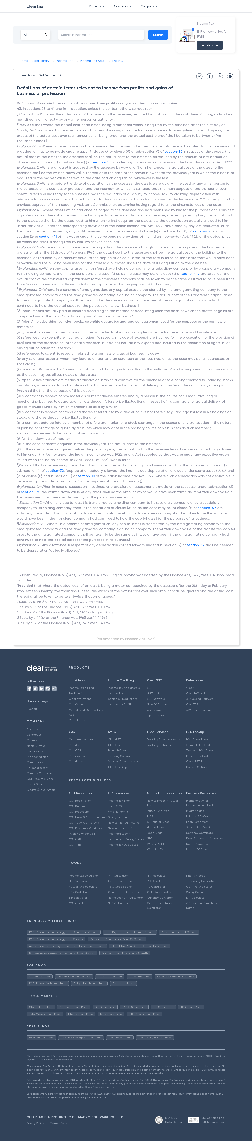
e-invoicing (154, 709)
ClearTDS (192, 704)
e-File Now (210, 45)
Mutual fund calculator (83, 886)
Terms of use (58, 1123)
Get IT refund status (199, 886)
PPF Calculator (118, 875)
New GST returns (158, 704)
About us (32, 729)
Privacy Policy (35, 1123)
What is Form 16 (118, 811)
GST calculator (78, 903)
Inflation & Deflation (199, 816)
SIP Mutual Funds (158, 821)
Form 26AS (115, 806)
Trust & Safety (36, 784)
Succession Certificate (201, 827)
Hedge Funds (155, 827)
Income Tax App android (124, 687)
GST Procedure (79, 811)
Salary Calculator (197, 892)
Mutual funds (77, 720)
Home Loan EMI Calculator (125, 897)
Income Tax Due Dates (123, 844)
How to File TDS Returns (123, 822)
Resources (121, 6)
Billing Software (118, 750)
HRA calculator (156, 875)
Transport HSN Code (199, 750)
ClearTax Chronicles (40, 773)
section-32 (174, 151)
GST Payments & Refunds (85, 828)
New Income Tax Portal (123, 828)
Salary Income (117, 817)
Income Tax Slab (119, 800)
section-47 (190, 274)
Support (32, 708)
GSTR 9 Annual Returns (84, 822)
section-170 (30, 492)
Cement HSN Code (199, 745)
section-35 (101, 162)
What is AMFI (155, 843)
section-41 (48, 236)
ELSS (150, 816)
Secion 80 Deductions (122, 698)
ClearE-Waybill (195, 693)
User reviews (35, 751)
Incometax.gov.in (119, 833)
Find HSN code (195, 875)
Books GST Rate (197, 767)
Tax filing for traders (159, 745)
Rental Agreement (198, 843)
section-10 (86, 476)
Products (95, 6)
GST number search (121, 881)
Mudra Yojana (195, 810)
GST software (156, 698)
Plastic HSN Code (197, 756)
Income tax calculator (83, 875)
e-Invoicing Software (200, 698)
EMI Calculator (78, 881)
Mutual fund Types (159, 810)
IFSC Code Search (120, 886)
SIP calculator (78, 897)
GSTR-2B (75, 839)
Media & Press (36, 745)
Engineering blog (37, 756)
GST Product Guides (40, 778)
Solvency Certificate (199, 832)
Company (147, 6)
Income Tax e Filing (81, 687)
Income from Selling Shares (126, 839)
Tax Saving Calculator (200, 881)
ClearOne (114, 745)
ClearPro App (77, 761)
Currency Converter (160, 897)
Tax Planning (77, 693)
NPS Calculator (118, 903)
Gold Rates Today (159, 892)
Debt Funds (154, 832)
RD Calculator (156, 881)
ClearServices (78, 704)
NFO (150, 838)
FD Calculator (156, 886)
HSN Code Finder (197, 739)
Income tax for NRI (120, 704)
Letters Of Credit (197, 849)
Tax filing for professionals (163, 739)
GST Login (153, 693)
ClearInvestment (80, 698)
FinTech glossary (37, 767)
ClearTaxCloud (78, 756)
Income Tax (115, 693)
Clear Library (35, 762)
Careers (32, 740)
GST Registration (80, 800)
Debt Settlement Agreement (205, 838)
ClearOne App (117, 767)
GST (150, 687)
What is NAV (155, 849)
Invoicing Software (120, 756)
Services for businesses (123, 761)
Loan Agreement (197, 821)
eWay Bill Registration (200, 709)
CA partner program (82, 739)
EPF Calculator (195, 897)
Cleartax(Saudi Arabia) (41, 789)
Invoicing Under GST (82, 833)
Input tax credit (157, 715)
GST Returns (77, 806)
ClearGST (192, 687)
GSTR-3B (75, 844)
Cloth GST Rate (196, 761)
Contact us (34, 734)
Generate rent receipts (123, 892)
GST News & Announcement (87, 817)
